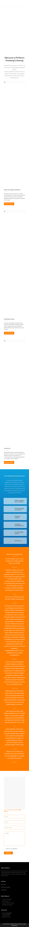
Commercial (3, 889)
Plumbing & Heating (5, 887)
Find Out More (9, 203)
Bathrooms (3, 884)
